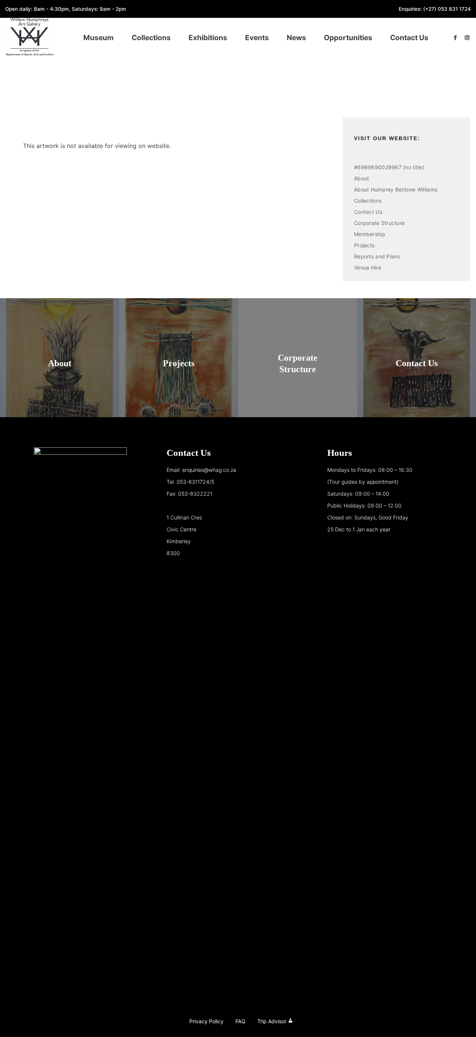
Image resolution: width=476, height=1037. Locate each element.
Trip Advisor (271, 1021)
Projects (364, 245)
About (361, 178)
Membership (369, 234)
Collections (151, 37)
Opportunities (348, 37)
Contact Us (409, 37)
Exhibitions (208, 37)
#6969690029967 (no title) (389, 167)
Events (257, 37)
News (296, 37)
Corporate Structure (379, 223)
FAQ (240, 1021)
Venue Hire (367, 267)
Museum (98, 37)
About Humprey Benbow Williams (395, 189)
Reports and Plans (377, 256)
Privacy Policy (206, 1021)
